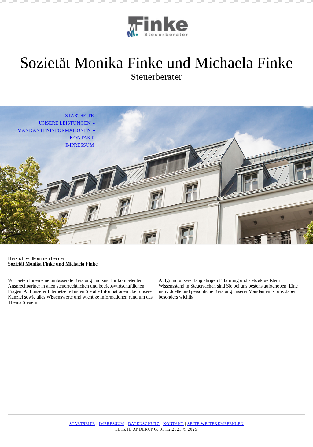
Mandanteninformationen (54, 130)
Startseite (79, 115)
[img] (156, 32)
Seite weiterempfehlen (215, 423)
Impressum (79, 145)
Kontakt (82, 137)
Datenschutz (144, 423)
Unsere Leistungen (65, 123)
